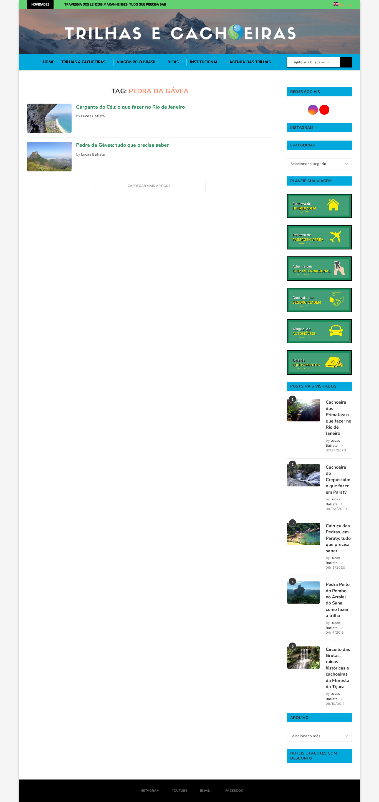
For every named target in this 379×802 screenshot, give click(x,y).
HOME (48, 62)
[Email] (248, 4)
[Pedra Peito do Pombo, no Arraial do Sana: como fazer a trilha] (303, 592)
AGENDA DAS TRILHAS (250, 62)
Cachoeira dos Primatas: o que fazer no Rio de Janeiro (338, 417)
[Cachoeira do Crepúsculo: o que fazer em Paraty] (303, 475)
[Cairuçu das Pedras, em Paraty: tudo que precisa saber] (303, 534)
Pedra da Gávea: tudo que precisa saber (122, 145)
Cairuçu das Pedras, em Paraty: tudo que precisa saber (338, 538)
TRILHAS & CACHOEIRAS (83, 62)
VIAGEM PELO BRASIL (136, 62)
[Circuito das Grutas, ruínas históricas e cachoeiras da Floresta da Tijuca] (303, 657)
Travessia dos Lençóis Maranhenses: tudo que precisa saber (117, 4)
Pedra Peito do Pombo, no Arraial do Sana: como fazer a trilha (338, 600)
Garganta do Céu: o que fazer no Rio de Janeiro (130, 107)
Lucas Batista (93, 116)
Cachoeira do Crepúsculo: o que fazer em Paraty (338, 479)
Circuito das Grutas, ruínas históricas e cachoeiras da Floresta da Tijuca (338, 668)
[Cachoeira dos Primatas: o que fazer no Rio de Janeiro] (303, 410)
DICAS (173, 62)
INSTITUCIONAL (204, 62)
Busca (346, 62)
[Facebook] (256, 4)
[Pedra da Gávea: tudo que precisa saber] (49, 156)
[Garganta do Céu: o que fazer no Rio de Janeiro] (49, 118)
